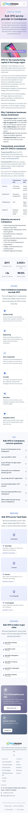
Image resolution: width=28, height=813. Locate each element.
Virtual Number (6, 767)
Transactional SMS (7, 764)
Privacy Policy (8, 806)
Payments (19, 767)
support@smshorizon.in (9, 795)
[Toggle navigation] (24, 4)
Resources (19, 770)
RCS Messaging (6, 770)
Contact (18, 773)
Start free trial (11, 708)
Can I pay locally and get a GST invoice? (10, 485)
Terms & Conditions (18, 806)
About (18, 762)
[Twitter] (14, 755)
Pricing (4, 781)
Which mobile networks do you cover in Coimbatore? (10, 501)
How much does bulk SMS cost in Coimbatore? (11, 493)
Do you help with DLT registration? (12, 478)
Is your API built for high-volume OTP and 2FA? (11, 464)
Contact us (7, 730)
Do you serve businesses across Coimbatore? (11, 450)
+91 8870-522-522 (8, 793)
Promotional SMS (6, 762)
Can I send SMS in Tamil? (8, 457)
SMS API (4, 778)
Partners (18, 764)
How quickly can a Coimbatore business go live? (10, 471)
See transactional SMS (12, 158)
